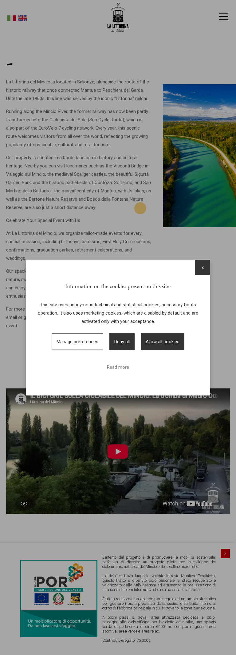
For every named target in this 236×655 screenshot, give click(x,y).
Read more (118, 367)
